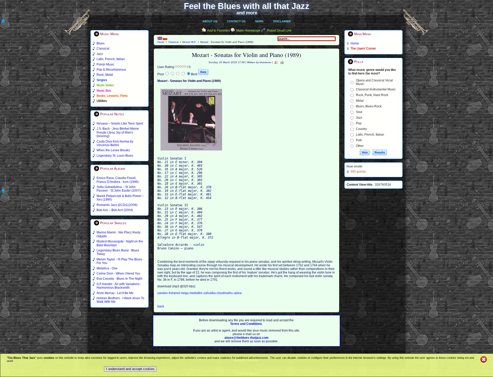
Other (360, 146)
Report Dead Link (279, 30)
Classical (173, 42)
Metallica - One (107, 268)
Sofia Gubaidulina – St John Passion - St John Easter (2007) (119, 188)
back (160, 306)
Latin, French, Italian (370, 134)
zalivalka (209, 293)
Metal (360, 100)
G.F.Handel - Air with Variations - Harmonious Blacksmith (119, 285)
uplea (238, 293)
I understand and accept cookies (130, 369)
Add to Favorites (218, 30)
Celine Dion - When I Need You (118, 273)
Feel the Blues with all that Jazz (246, 6)
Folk (359, 140)
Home (160, 42)
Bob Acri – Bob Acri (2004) (115, 210)
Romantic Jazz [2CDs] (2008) (117, 205)
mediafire (196, 293)
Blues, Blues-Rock (369, 106)
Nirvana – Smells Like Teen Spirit (120, 123)
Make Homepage (248, 30)
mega (185, 293)
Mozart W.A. (189, 42)
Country (361, 129)
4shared (174, 293)
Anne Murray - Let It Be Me (115, 293)
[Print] (282, 62)
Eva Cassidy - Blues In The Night (119, 278)
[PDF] (276, 62)
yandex (162, 293)
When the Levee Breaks (113, 150)
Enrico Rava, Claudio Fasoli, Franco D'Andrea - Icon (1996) (118, 179)
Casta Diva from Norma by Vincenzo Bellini (115, 143)
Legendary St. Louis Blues (115, 155)
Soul (359, 112)
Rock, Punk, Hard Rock (372, 95)
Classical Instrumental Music (376, 89)
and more (246, 12)
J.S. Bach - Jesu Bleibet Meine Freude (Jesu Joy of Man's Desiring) (118, 132)
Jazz (359, 117)
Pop (359, 123)
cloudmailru (225, 293)
